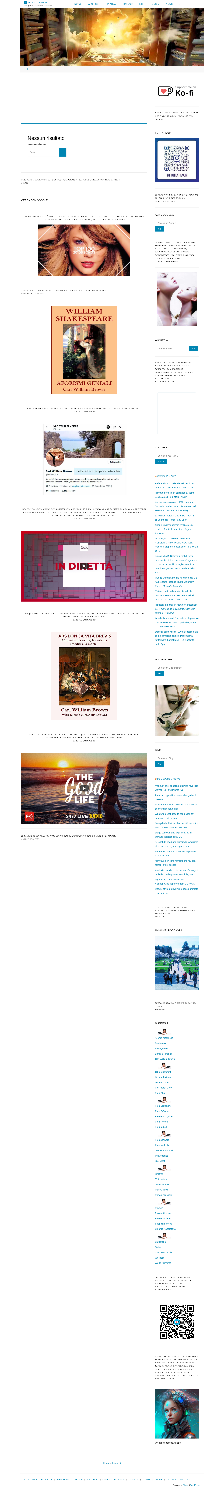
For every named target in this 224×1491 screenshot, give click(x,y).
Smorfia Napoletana (165, 1229)
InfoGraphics (161, 1155)
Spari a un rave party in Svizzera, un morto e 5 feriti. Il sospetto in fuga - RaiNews (174, 529)
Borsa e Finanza (163, 1054)
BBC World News (168, 778)
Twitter (171, 1479)
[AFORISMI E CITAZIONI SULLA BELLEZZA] (177, 710)
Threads (134, 1479)
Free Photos (161, 1121)
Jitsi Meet (160, 1161)
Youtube (185, 1479)
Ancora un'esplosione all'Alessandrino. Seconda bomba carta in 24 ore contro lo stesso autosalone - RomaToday (176, 506)
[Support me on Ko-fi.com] (177, 91)
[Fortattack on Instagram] (177, 160)
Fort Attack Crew (163, 1087)
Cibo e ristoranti (163, 1072)
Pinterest (93, 1479)
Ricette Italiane (162, 1218)
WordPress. (195, 1485)
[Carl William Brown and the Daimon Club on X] (84, 459)
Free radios (161, 1127)
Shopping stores (163, 1223)
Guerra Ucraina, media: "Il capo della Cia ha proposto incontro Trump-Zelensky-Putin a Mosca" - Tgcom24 (176, 581)
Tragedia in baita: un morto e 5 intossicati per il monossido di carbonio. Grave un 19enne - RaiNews (176, 608)
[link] (179, 4)
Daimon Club (162, 1082)
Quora (106, 1479)
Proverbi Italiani (163, 1213)
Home (106, 1463)
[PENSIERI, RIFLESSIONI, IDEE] (177, 299)
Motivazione (161, 1179)
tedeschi (116, 1463)
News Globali (162, 1184)
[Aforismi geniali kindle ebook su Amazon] (84, 350)
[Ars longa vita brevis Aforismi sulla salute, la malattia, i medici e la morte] (84, 676)
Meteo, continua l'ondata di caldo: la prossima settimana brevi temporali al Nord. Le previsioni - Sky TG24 (174, 595)
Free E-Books (162, 1111)
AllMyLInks (30, 1479)
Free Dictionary (163, 1106)
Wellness (159, 1257)
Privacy (159, 1208)
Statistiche (160, 1242)
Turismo (159, 1247)
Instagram (63, 1479)
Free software (162, 1140)
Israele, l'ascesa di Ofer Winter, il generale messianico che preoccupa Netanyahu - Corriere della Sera (177, 622)
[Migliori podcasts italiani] (177, 963)
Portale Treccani (163, 1195)
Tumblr (158, 1479)
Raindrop (119, 1479)
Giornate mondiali (164, 1150)
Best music (160, 1043)
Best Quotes (161, 1048)
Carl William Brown (165, 1059)
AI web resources (164, 1038)
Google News (166, 476)
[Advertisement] (84, 97)
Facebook (47, 1479)
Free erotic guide (164, 1116)
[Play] (84, 566)
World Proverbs (163, 1263)
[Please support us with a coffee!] (177, 1322)
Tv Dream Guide (163, 1252)
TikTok (146, 1479)
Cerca (161, 461)
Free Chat (160, 1093)
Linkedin (78, 1479)
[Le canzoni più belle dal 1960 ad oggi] (84, 250)
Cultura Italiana (163, 1077)
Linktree (159, 1174)
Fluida (185, 1485)
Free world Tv (162, 1145)
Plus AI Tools (161, 1189)
